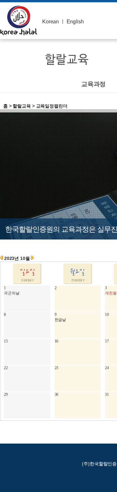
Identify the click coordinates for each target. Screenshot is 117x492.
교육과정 (93, 84)
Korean (50, 21)
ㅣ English (72, 21)
